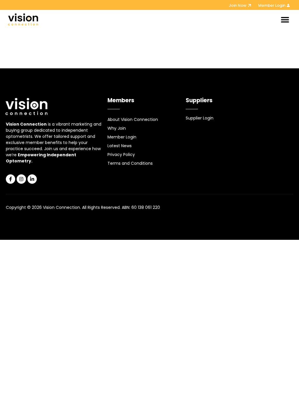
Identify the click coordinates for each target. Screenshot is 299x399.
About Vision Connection (132, 119)
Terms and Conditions (130, 163)
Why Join (116, 128)
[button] (284, 19)
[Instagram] (21, 179)
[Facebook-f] (10, 179)
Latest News (119, 146)
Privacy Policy (121, 154)
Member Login (121, 137)
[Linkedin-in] (32, 179)
